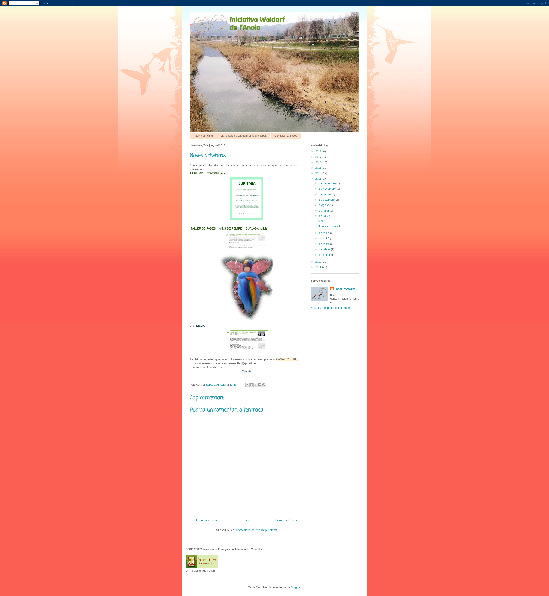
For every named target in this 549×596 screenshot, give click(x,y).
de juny (324, 216)
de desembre (327, 183)
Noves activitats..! (329, 226)
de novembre (327, 188)
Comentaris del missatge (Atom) (256, 530)
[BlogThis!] (251, 385)
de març (324, 243)
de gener (325, 254)
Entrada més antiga (287, 520)
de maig (324, 232)
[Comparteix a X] (255, 385)
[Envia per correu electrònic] (247, 385)
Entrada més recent (205, 520)
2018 (318, 151)
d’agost (324, 205)
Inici (246, 520)
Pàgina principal (203, 135)
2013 (318, 178)
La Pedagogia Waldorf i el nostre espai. (244, 135)
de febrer (325, 249)
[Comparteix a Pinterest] (264, 385)
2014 (318, 173)
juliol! (321, 220)
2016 (318, 162)
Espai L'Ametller (345, 288)
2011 (318, 267)
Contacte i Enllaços (285, 135)
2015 (318, 167)
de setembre (327, 199)
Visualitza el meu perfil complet (330, 307)
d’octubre (325, 194)
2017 (318, 157)
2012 (318, 261)
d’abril (323, 238)
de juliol (324, 210)
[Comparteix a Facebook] (260, 385)
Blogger (296, 587)
